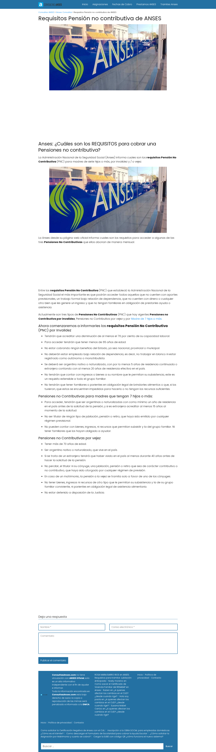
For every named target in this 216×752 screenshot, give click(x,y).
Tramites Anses (169, 4)
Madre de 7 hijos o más (146, 319)
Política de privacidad (146, 676)
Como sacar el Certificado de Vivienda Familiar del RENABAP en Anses (112, 687)
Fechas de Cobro (122, 4)
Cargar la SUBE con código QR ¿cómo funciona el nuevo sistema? (128, 736)
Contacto (156, 677)
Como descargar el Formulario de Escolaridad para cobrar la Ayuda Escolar (106, 733)
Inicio (85, 4)
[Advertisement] (108, 114)
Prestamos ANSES (146, 4)
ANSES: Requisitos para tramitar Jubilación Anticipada (113, 677)
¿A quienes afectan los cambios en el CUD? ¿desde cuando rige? (111, 693)
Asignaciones (100, 4)
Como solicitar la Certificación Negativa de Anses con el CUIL (73, 730)
